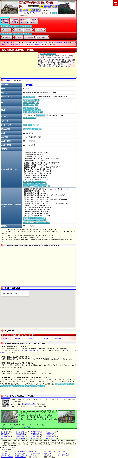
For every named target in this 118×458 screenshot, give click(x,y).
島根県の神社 (35, 438)
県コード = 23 (40, 115)
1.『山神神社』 (7, 37)
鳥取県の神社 (20, 438)
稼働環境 (22, 427)
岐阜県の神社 (5, 435)
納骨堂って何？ (62, 451)
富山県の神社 (50, 431)
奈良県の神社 (50, 436)
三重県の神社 (35, 435)
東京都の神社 (5, 431)
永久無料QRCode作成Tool (29, 404)
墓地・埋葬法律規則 (21, 451)
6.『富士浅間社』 (42, 37)
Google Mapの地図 (29, 100)
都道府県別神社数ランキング (33, 181)
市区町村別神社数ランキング (33, 218)
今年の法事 (4, 453)
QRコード (50, 399)
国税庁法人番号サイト (30, 129)
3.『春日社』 (19, 37)
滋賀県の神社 (50, 435)
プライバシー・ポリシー (9, 427)
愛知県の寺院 (42, 42)
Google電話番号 (28, 108)
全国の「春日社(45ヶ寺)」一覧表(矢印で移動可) (16, 26)
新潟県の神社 (35, 431)
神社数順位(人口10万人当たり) (33, 184)
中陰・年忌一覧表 (63, 453)
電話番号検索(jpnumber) (31, 112)
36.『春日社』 (18, 30)
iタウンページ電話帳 (30, 110)
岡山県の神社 (50, 438)
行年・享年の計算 (34, 453)
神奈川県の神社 (20, 431)
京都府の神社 (5, 436)
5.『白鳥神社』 (29, 37)
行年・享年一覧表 (20, 453)
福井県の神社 (20, 433)
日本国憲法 (4, 451)
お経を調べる (47, 455)
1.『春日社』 (7, 30)
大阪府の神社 (20, 436)
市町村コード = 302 (29, 117)
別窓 (37, 100)
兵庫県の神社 (35, 436)
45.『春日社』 (40, 30)
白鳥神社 (46, 338)
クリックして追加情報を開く (11, 447)
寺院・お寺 (32, 455)
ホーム (54, 13)
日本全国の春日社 (29, 97)
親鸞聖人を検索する (49, 451)
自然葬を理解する (20, 457)
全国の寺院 (26, 42)
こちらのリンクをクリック (30, 351)
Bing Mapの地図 (28, 104)
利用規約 (30, 427)
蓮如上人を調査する (21, 455)
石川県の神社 (5, 433)
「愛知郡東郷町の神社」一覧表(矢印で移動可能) (16, 33)
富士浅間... (59, 338)
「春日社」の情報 (29, 125)
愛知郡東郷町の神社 (35, 44)
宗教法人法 (32, 451)
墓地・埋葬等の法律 (63, 455)
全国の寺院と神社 (8, 42)
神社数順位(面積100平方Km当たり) (35, 186)
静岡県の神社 (20, 435)
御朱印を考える (48, 453)
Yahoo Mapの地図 (29, 102)
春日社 (8, 80)
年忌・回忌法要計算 (7, 457)
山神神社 (6, 338)
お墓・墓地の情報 (6, 455)
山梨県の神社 (35, 433)
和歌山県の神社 (5, 438)
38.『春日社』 (28, 30)
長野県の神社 (50, 433)
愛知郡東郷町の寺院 (61, 42)
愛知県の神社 (17, 44)
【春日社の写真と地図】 (48, 53)
